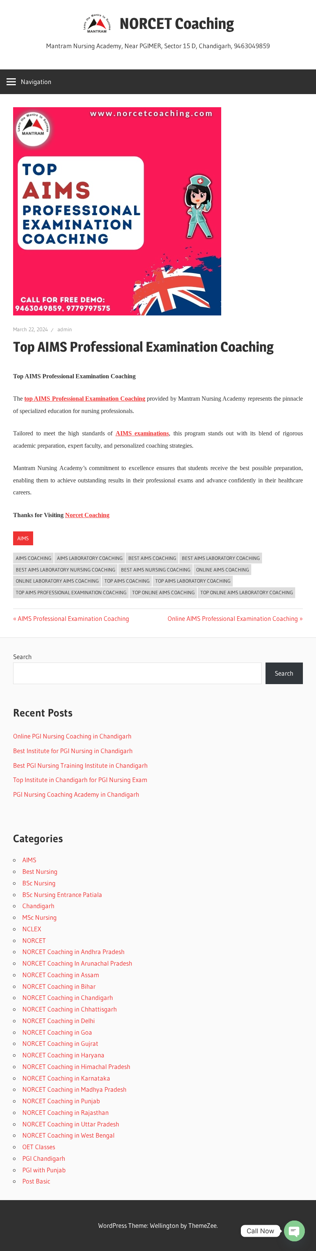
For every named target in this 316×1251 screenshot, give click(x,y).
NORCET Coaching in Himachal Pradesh (76, 1066)
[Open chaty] (294, 1231)
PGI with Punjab (44, 1170)
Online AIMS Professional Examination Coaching (233, 618)
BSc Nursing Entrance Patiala (62, 894)
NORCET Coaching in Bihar (59, 986)
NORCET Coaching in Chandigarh (67, 997)
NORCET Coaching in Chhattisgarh (69, 1009)
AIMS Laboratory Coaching (90, 558)
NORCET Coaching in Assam (60, 975)
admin (64, 329)
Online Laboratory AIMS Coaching (57, 581)
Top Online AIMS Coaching (163, 592)
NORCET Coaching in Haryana (63, 1055)
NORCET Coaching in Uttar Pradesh (70, 1124)
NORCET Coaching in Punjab (61, 1101)
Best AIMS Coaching (152, 558)
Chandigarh (38, 906)
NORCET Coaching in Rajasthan (65, 1112)
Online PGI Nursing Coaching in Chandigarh (72, 736)
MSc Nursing (39, 917)
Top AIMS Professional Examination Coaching (71, 592)
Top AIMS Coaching (127, 581)
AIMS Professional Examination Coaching (73, 618)
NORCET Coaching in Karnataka (66, 1078)
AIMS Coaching (33, 558)
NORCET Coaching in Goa (57, 1032)
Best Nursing (39, 871)
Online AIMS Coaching (222, 569)
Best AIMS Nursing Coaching (155, 569)
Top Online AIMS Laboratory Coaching (246, 592)
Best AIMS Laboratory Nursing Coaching (65, 569)
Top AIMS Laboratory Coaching (192, 581)
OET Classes (38, 1147)
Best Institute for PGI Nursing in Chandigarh (73, 751)
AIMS (23, 538)
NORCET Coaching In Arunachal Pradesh (77, 963)
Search (22, 656)
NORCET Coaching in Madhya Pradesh (74, 1089)
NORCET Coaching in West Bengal (68, 1135)
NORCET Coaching (176, 23)
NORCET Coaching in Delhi (58, 1021)
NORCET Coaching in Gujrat (60, 1043)
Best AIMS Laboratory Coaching (221, 558)
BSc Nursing (38, 883)
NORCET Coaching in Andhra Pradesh (73, 952)
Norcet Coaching (87, 515)
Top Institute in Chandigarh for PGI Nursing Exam (80, 780)
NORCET (34, 940)
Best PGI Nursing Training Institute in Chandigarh (80, 765)
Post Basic (36, 1181)
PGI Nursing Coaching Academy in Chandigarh (76, 794)
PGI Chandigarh (43, 1158)
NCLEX (31, 929)
